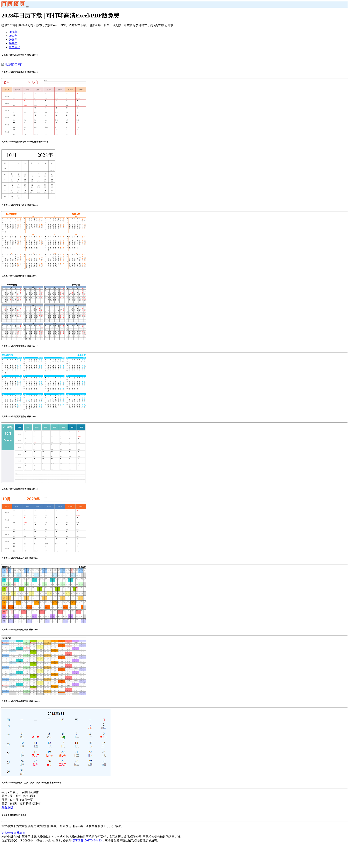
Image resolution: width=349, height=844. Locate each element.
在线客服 (19, 832)
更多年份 (14, 47)
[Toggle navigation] (27, 6)
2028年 (13, 39)
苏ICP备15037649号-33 (87, 840)
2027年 (13, 35)
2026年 (13, 31)
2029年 (13, 43)
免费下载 (7, 807)
